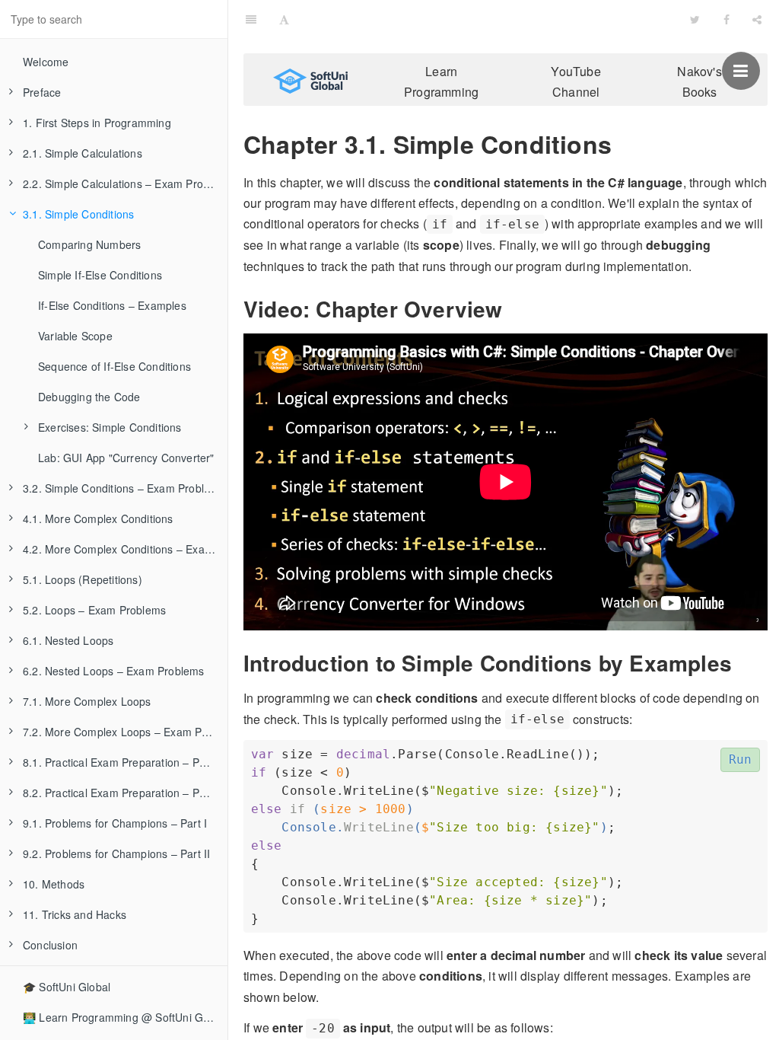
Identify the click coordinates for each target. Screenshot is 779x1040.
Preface (42, 92)
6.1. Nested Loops (68, 640)
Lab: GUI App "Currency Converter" (126, 457)
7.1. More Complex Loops (87, 701)
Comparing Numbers (89, 244)
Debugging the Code (89, 396)
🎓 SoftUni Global (66, 986)
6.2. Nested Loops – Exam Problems (114, 670)
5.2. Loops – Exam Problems (94, 609)
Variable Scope (75, 335)
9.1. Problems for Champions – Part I (115, 823)
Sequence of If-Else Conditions (114, 366)
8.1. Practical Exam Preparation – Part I (121, 762)
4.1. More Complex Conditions (98, 518)
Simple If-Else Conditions (100, 274)
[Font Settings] (284, 19)
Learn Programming (441, 81)
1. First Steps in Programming (97, 122)
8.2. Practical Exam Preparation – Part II (122, 792)
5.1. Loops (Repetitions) (82, 579)
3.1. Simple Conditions (78, 214)
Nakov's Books (699, 81)
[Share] (757, 19)
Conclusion (50, 944)
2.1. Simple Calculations (82, 153)
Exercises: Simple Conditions (110, 427)
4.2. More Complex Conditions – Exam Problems (125, 549)
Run (740, 759)
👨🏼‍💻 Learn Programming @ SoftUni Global (125, 1017)
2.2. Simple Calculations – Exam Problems (125, 183)
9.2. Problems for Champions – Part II (116, 853)
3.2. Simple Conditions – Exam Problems (124, 488)
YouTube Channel (575, 81)
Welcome (45, 61)
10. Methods (53, 884)
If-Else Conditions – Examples (112, 305)
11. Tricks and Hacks (74, 914)
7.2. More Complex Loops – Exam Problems (125, 731)
